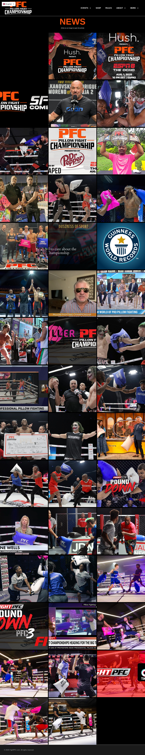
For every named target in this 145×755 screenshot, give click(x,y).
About (119, 8)
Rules (108, 8)
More (133, 8)
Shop (98, 8)
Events (84, 8)
